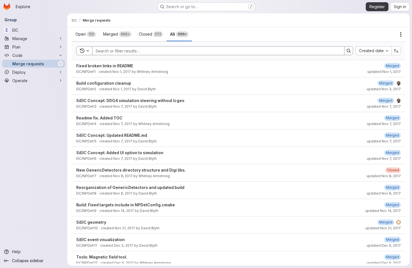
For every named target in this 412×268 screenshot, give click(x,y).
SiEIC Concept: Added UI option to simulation (119, 152)
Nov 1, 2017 (121, 72)
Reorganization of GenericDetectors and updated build (130, 187)
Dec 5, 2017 (123, 245)
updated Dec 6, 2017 (384, 245)
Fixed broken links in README (104, 65)
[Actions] (400, 34)
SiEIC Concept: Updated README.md (111, 135)
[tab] (85, 34)
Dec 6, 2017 (124, 263)
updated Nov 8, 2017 (384, 176)
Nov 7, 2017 (122, 106)
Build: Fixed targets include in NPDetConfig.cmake (125, 204)
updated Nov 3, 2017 (384, 89)
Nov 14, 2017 (123, 211)
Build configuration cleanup (103, 83)
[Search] (348, 50)
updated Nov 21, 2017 (383, 228)
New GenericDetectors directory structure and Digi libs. (131, 170)
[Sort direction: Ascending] (396, 50)
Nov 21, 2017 (125, 228)
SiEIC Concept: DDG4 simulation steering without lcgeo (130, 100)
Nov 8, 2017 (123, 176)
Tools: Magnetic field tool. (101, 257)
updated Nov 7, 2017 (384, 106)
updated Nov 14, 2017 (383, 211)
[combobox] (373, 50)
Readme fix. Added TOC (99, 117)
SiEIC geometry (91, 222)
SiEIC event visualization (100, 239)
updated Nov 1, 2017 (384, 72)
